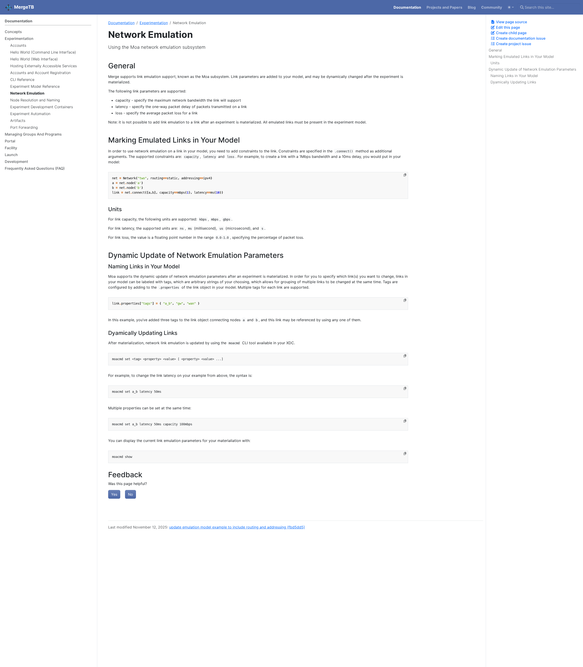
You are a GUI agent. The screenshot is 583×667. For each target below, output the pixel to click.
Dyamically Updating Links (513, 82)
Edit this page (507, 27)
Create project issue (513, 43)
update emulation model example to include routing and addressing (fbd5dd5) (237, 527)
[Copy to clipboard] (405, 174)
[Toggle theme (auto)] (511, 7)
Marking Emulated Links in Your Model (521, 56)
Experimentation (154, 23)
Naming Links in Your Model (514, 75)
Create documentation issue (520, 38)
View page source (511, 22)
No (130, 494)
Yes (114, 494)
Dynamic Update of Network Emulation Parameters (532, 69)
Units (495, 63)
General (495, 50)
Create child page (511, 33)
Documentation (121, 23)
